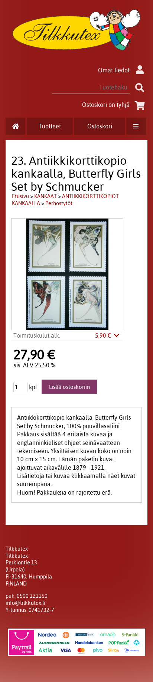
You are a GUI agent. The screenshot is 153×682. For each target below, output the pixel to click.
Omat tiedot (114, 70)
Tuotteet (50, 126)
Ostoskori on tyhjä (106, 104)
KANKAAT (45, 196)
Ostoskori (99, 126)
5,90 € (104, 335)
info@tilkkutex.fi (25, 603)
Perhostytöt (58, 203)
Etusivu (20, 196)
